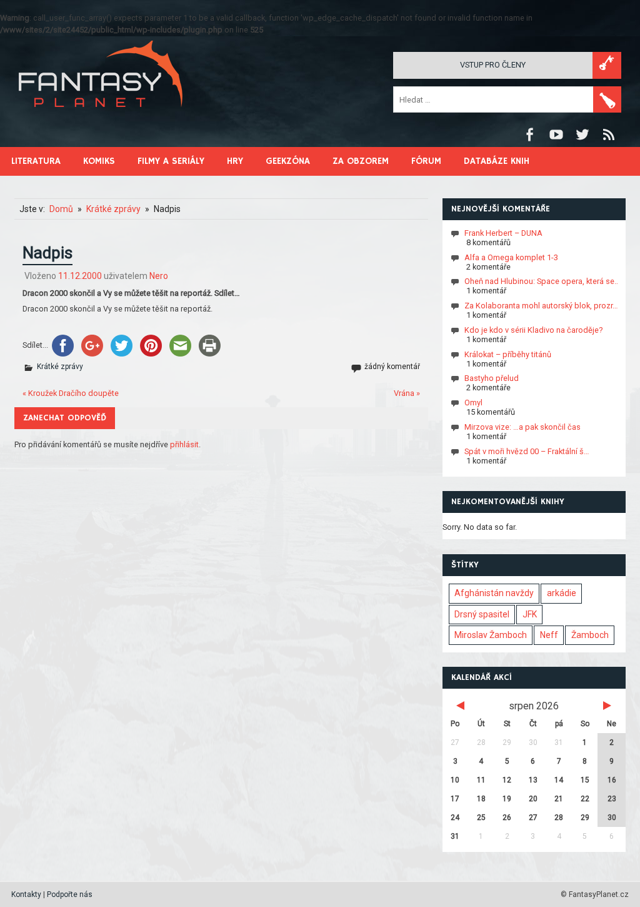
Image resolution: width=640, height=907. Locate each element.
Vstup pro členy (493, 64)
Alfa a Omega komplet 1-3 (511, 257)
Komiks (99, 161)
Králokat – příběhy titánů (507, 354)
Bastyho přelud (491, 378)
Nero (158, 276)
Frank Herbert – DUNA (503, 233)
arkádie (561, 593)
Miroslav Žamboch (490, 635)
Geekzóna (288, 161)
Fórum (426, 161)
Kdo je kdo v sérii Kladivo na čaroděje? (533, 330)
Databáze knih (496, 161)
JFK (529, 614)
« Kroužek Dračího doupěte (70, 393)
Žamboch (590, 635)
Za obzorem (360, 161)
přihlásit (184, 444)
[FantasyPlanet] (101, 117)
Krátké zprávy (60, 366)
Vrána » (407, 393)
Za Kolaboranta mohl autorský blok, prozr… (541, 305)
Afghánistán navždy (494, 593)
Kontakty (26, 894)
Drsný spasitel (481, 614)
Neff (549, 635)
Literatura (36, 161)
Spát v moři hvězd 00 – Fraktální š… (526, 451)
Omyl (473, 402)
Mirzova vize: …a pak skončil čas (522, 427)
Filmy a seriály (171, 161)
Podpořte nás (69, 894)
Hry (235, 161)
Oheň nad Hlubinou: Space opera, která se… (542, 281)
